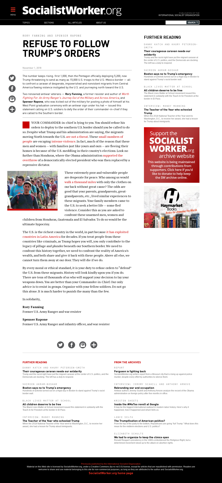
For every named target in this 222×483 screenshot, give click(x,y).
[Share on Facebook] (12, 91)
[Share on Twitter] (12, 80)
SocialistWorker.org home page (111, 473)
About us (101, 22)
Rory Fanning (34, 35)
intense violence (63, 141)
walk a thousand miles (80, 182)
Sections (49, 22)
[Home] (87, 10)
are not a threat (77, 137)
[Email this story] (12, 101)
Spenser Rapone (68, 35)
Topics (26, 22)
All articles (75, 22)
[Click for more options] (12, 112)
